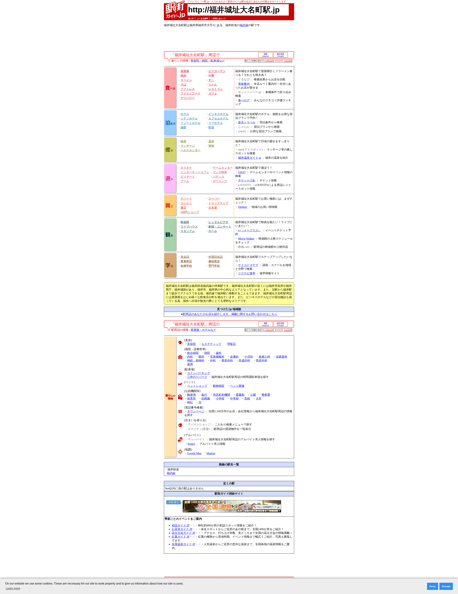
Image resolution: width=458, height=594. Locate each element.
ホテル (185, 114)
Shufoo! (242, 206)
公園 (253, 394)
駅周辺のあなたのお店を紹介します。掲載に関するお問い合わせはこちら (230, 314)
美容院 (191, 343)
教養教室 (186, 261)
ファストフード (191, 93)
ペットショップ (197, 385)
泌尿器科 (281, 356)
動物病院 (218, 385)
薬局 (190, 364)
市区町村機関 (221, 394)
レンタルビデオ (218, 222)
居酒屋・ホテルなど (203, 329)
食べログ (244, 100)
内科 (190, 356)
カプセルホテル (218, 118)
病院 (207, 352)
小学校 (220, 398)
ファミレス (188, 89)
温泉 (211, 141)
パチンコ (218, 176)
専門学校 (214, 265)
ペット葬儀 (237, 385)
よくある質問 (202, 19)
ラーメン (186, 80)
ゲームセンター (223, 167)
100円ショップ (190, 212)
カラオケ (186, 167)
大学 (259, 398)
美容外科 (261, 360)
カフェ (212, 93)
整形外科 (227, 360)
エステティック (211, 343)
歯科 (218, 352)
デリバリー (188, 97)
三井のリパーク (197, 376)
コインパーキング (198, 373)
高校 (247, 398)
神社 (190, 402)
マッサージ (188, 145)
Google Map (194, 453)
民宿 (211, 127)
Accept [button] (446, 586)
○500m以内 (269, 61)
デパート (186, 198)
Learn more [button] (13, 588)
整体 (211, 145)
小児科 (248, 356)
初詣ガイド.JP (180, 525)
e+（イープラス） (249, 230)
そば (183, 84)
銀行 (204, 394)
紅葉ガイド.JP (180, 536)
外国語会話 (215, 256)
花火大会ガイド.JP (183, 532)
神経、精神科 (195, 360)
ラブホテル (215, 123)
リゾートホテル (191, 123)
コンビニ (186, 203)
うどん (212, 84)
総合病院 (193, 352)
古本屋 (212, 207)
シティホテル (189, 118)
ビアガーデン (217, 71)
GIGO (241, 172)
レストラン (215, 89)
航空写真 (280, 54)
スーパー (214, 198)
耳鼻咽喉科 (217, 356)
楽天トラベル (246, 122)
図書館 (240, 394)
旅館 (183, 127)
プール (185, 181)
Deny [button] (432, 586)
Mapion (210, 453)
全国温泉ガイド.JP (183, 544)
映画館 (185, 222)
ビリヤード (188, 176)
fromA (191, 443)
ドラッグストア (218, 203)
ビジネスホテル (218, 114)
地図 (265, 54)
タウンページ (195, 411)
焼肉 (183, 75)
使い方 (191, 19)
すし (211, 80)
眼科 (201, 356)
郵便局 (191, 394)
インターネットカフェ (195, 172)
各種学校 (186, 265)
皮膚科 (234, 356)
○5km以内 (288, 61)
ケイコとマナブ (248, 265)
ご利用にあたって (218, 19)
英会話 (185, 256)
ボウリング (220, 181)
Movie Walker (246, 238)
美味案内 (244, 83)
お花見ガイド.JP (182, 529)
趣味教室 (214, 261)
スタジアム (188, 231)
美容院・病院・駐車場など (208, 60)
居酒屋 (185, 71)
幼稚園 (205, 398)
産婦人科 (264, 356)
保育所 (191, 398)
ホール (212, 231)
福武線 (244, 25)
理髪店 (231, 343)
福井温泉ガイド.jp (249, 157)
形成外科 (244, 360)
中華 (211, 75)
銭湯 (183, 141)
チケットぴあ (246, 180)
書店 (183, 207)
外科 (213, 360)
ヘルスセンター (191, 150)
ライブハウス (189, 226)
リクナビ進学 (246, 273)
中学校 (234, 398)
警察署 (266, 394)
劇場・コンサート (219, 226)
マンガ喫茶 (220, 172)
